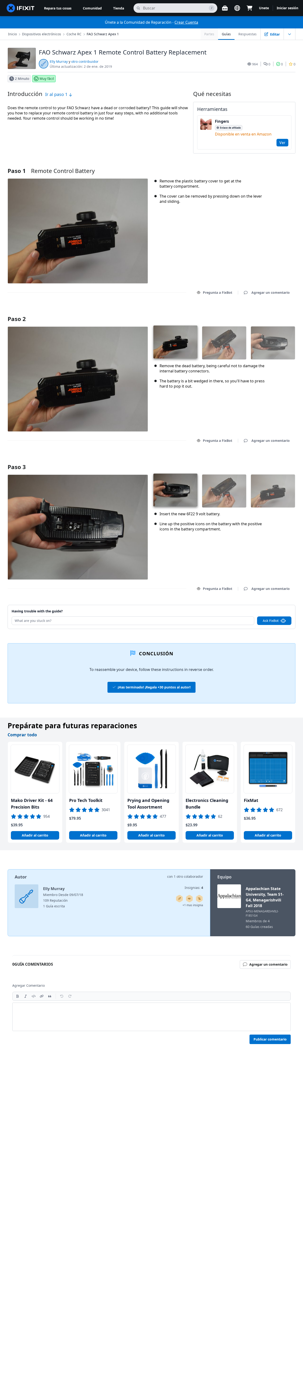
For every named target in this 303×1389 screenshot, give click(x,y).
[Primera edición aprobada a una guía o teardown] (189, 898)
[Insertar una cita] (49, 996)
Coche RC (74, 34)
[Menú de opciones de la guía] (289, 34)
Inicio (12, 34)
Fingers (222, 121)
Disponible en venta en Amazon (243, 134)
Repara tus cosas (57, 8)
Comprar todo (22, 734)
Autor (21, 877)
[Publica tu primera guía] (179, 898)
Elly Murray (59, 61)
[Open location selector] (237, 8)
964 (255, 64)
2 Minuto (22, 78)
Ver (282, 142)
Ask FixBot (271, 620)
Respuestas (247, 34)
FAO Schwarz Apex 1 (103, 34)
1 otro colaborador (188, 876)
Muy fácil (47, 78)
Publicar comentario (270, 1039)
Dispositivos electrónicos (41, 34)
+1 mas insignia (193, 905)
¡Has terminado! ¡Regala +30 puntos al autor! (154, 687)
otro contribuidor (84, 61)
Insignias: (194, 887)
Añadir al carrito (35, 835)
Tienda (118, 8)
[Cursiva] (25, 996)
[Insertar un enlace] (41, 996)
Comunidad (92, 8)
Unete (264, 8)
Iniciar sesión (287, 8)
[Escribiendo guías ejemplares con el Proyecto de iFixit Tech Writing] (199, 898)
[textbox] (151, 1017)
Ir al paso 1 (57, 94)
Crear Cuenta (186, 22)
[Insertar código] (33, 996)
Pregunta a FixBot (217, 292)
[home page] (21, 8)
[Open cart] (249, 8)
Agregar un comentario (266, 313)
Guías (226, 34)
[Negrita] (17, 996)
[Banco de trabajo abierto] (225, 8)
